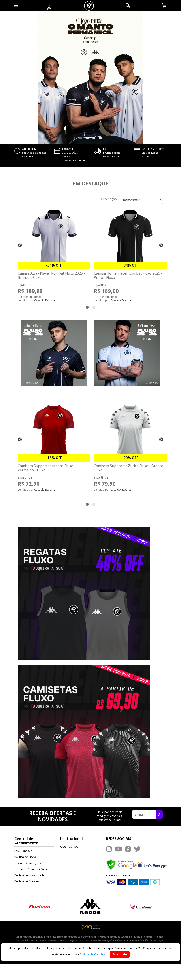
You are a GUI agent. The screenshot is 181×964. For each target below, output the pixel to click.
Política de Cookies (27, 881)
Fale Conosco (23, 851)
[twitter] (137, 848)
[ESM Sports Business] (90, 926)
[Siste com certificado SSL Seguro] (152, 864)
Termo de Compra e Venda (32, 869)
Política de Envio (25, 857)
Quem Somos (69, 846)
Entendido (119, 954)
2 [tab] (87, 138)
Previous (20, 245)
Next (161, 245)
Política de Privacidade (29, 875)
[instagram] (109, 848)
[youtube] (118, 848)
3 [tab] (94, 138)
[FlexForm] (40, 906)
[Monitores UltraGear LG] (141, 906)
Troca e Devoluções (27, 863)
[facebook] (128, 848)
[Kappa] (90, 906)
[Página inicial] (89, 5)
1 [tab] (80, 138)
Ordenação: (109, 199)
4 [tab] (100, 138)
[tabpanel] (90, 77)
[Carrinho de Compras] (164, 5)
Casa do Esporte (44, 300)
